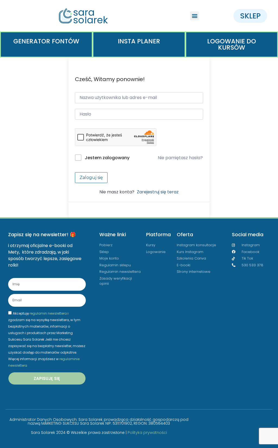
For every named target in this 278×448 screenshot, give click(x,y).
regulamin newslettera (48, 313)
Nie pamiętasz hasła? (180, 158)
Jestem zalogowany (107, 158)
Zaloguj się (91, 177)
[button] (194, 15)
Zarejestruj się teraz (158, 192)
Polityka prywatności (147, 432)
